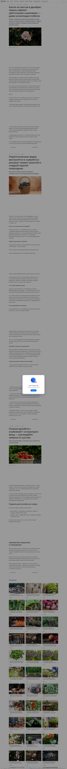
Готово (33, 390)
